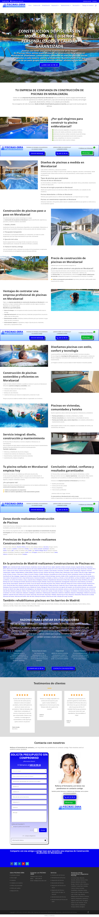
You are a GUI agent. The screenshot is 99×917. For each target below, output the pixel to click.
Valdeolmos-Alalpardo (70, 592)
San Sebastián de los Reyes (41, 589)
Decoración (76, 5)
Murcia (45, 550)
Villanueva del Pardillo (20, 596)
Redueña (90, 585)
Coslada (76, 572)
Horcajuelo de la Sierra (16, 578)
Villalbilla (53, 594)
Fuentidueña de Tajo (8, 576)
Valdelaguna (32, 592)
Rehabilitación (46, 5)
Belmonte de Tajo (22, 568)
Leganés (88, 578)
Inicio (29, 5)
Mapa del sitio (14, 890)
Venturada (33, 594)
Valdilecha (5, 594)
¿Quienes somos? (87, 1)
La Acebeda (48, 578)
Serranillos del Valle (74, 589)
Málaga (41, 550)
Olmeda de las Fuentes (25, 583)
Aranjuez (73, 567)
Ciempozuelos (6, 572)
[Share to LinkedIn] (19, 865)
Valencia (5, 554)
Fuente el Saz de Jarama (85, 574)
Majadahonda (52, 580)
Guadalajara (46, 548)
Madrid (37, 550)
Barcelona (46, 547)
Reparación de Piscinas (58, 880)
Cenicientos (60, 570)
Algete (53, 567)
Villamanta (71, 594)
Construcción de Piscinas (58, 875)
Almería (24, 547)
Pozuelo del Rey (44, 585)
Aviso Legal (14, 877)
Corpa (71, 572)
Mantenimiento (65, 5)
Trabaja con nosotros (87, 5)
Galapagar (16, 576)
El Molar (36, 574)
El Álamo (9, 574)
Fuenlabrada (74, 574)
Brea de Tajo (62, 568)
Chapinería (83, 570)
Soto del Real (6, 591)
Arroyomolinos (89, 567)
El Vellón (41, 574)
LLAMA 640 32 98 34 (49, 65)
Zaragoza (24, 554)
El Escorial (30, 574)
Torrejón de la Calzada (46, 591)
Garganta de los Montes (26, 576)
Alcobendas (34, 567)
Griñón (67, 576)
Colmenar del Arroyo (49, 572)
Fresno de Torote (66, 574)
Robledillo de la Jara (24, 587)
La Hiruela (60, 578)
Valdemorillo (54, 592)
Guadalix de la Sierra (74, 576)
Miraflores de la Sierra (88, 580)
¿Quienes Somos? (15, 875)
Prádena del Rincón (53, 585)
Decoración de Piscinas (58, 883)
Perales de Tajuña (81, 583)
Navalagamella (66, 581)
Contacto (94, 1)
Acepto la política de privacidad (21, 826)
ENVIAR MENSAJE (37, 153)
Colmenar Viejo (59, 572)
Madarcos (45, 580)
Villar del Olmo (30, 596)
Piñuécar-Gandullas (24, 585)
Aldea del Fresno (47, 567)
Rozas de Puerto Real (53, 587)
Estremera (46, 574)
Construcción (36, 5)
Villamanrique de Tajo (62, 594)
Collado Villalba (29, 572)
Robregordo (44, 587)
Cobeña (13, 572)
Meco (68, 580)
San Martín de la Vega (13, 589)
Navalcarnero (73, 581)
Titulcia (28, 591)
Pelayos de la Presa (72, 583)
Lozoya (25, 580)
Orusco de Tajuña (35, 583)
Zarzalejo (70, 596)
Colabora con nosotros (17, 883)
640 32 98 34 (63, 153)
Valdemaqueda (47, 592)
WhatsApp (86, 153)
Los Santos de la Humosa (16, 580)
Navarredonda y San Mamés (85, 581)
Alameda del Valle (15, 567)
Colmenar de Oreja (38, 572)
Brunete (67, 568)
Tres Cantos (12, 592)
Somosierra (92, 589)
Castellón (14, 548)
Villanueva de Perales (8, 596)
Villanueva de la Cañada (87, 594)
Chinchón (89, 570)
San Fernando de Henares (79, 587)
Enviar (43, 830)
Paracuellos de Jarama (46, 583)
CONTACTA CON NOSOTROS (63, 668)
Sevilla (26, 552)
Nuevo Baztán (14, 583)
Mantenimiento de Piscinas (59, 897)
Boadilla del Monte (42, 568)
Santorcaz (66, 589)
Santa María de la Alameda (56, 589)
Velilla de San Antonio (24, 594)
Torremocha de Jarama (84, 591)
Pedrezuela (63, 583)
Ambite (63, 567)
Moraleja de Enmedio (19, 581)
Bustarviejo (84, 568)
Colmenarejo (66, 572)
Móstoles (44, 581)
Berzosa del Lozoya (32, 568)
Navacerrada (50, 581)
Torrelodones (74, 591)
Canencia (40, 570)
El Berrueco (20, 574)
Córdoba (26, 548)
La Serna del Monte (69, 578)
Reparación (55, 5)
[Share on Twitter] (15, 865)
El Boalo (26, 574)
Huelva (5, 550)
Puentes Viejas (73, 585)
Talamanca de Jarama (15, 591)
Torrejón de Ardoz (35, 591)
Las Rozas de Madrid (80, 578)
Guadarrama (84, 576)
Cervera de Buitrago (75, 570)
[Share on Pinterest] (23, 865)
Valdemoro (61, 592)
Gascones (58, 576)
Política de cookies (15, 888)
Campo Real (35, 570)
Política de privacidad (16, 885)
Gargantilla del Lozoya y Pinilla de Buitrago (44, 576)
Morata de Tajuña (36, 581)
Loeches (93, 578)
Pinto (16, 585)
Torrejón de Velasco (58, 591)
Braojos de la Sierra (53, 568)
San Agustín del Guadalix (65, 587)
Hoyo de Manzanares (28, 578)
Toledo (56, 552)
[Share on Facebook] (11, 865)
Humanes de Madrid (39, 578)
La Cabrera (55, 578)
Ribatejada (6, 587)
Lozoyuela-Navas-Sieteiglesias (35, 580)
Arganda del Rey (80, 567)
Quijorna (79, 585)
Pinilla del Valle (11, 585)
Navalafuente (57, 581)
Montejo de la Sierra (8, 581)
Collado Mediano (19, 572)
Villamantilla (77, 594)
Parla (54, 583)
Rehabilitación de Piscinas (58, 877)
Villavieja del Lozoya (62, 596)
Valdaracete (19, 592)
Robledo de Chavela (35, 587)
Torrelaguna (67, 591)
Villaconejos (48, 594)
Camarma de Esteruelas (25, 570)
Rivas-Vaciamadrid (14, 587)
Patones (58, 583)
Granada (40, 548)
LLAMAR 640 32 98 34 (35, 668)
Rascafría (85, 585)
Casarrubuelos (53, 570)
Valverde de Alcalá (13, 594)
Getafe (63, 576)
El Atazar (14, 574)
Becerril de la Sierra (12, 568)
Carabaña (46, 570)
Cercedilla (66, 570)
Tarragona (34, 552)
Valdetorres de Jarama (90, 592)
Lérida (29, 550)
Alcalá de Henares (25, 567)
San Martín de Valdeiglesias (27, 589)
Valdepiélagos (79, 592)
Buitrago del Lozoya (75, 568)
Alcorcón (40, 567)
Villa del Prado (40, 594)
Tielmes (24, 591)
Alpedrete (58, 567)
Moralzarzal (29, 581)
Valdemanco (39, 592)
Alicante (19, 547)
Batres (4, 568)
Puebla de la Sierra (64, 585)
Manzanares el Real (62, 580)
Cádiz (4, 548)
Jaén (13, 550)
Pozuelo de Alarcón (34, 585)
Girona (35, 548)
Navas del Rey (6, 583)
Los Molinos (6, 580)
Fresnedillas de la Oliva (56, 574)
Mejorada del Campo (76, 580)
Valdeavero (25, 592)
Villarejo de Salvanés (40, 596)
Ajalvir (9, 567)
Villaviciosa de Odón (51, 596)
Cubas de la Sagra (83, 572)
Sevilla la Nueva (84, 589)
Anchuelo (67, 567)
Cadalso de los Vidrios (12, 570)
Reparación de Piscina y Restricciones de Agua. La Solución (58, 892)
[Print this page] (27, 865)
